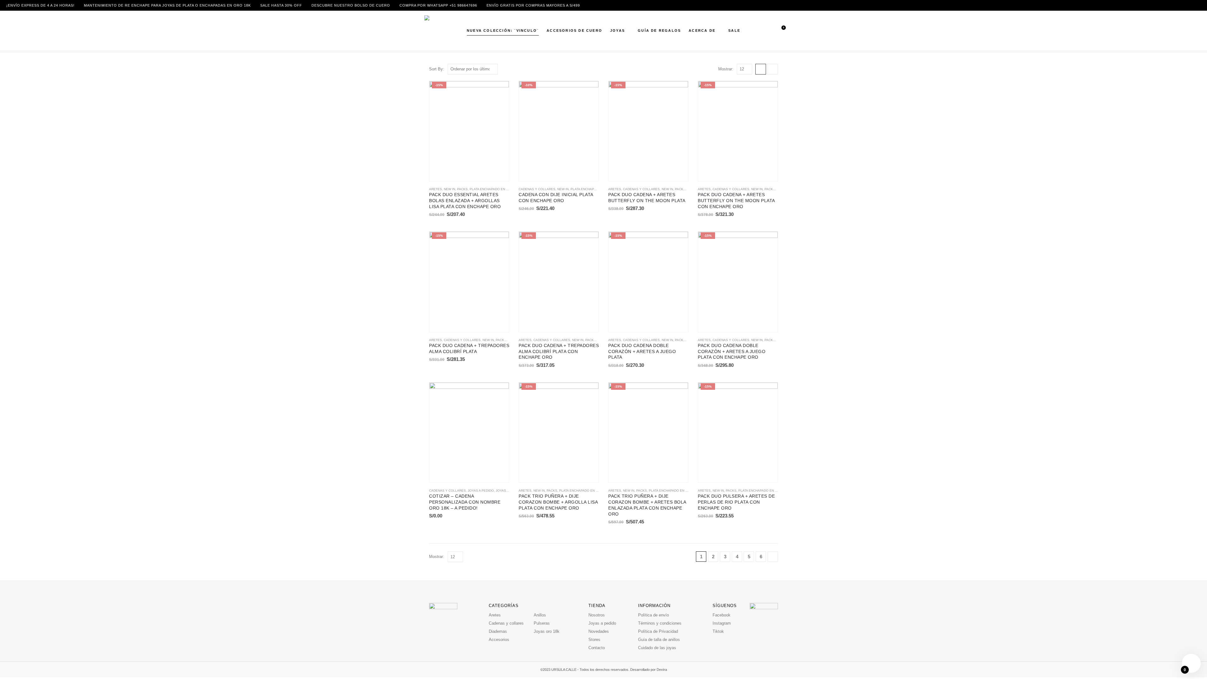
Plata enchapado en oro (491, 189)
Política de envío (653, 615)
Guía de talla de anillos (659, 639)
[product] (469, 433)
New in (449, 189)
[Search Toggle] (761, 30)
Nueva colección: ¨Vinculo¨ (503, 30)
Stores (594, 639)
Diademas (498, 631)
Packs (462, 189)
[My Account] (770, 30)
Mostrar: (725, 69)
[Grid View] (760, 69)
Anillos (540, 615)
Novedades (598, 631)
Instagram (722, 623)
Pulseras (542, 623)
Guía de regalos (659, 30)
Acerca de (702, 30)
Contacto (596, 647)
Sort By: (436, 69)
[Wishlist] (779, 30)
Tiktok (718, 631)
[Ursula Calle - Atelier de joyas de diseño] (438, 30)
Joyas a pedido (481, 490)
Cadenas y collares (537, 189)
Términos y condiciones (659, 623)
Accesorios (499, 639)
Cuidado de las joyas (657, 647)
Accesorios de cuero (574, 30)
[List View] (772, 69)
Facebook (721, 615)
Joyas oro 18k (508, 490)
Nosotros (596, 615)
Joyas (617, 30)
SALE (734, 30)
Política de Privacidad (658, 631)
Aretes (435, 189)
